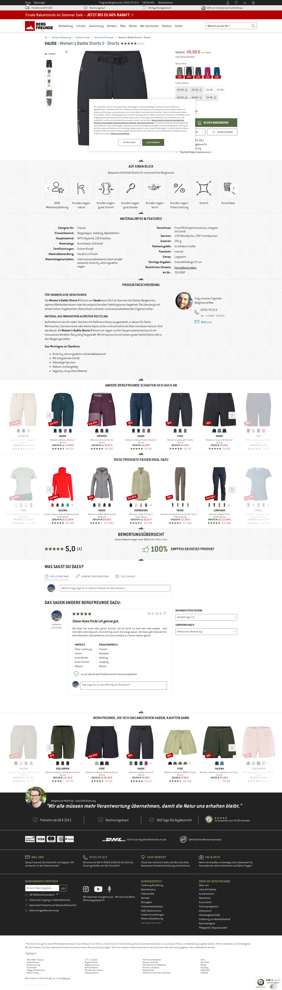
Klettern (112, 26)
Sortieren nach (184, 625)
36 (195, 89)
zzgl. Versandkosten (185, 56)
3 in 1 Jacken (91, 959)
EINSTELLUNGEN (129, 142)
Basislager (39, 2)
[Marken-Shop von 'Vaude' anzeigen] (50, 54)
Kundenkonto (206, 893)
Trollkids (204, 972)
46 (209, 97)
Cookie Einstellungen (152, 914)
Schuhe (81, 26)
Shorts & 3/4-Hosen (104, 37)
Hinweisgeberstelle (209, 915)
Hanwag (204, 967)
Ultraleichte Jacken (94, 970)
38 (209, 89)
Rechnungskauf (97, 7)
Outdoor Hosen (83, 37)
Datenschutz (154, 910)
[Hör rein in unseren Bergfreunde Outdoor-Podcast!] (112, 890)
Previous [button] (48, 188)
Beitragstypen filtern (188, 610)
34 (180, 89)
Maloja (204, 964)
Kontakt (145, 898)
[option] (113, 98)
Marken (167, 26)
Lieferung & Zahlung (152, 885)
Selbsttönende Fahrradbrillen (157, 972)
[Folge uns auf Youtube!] (100, 890)
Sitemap (66, 978)
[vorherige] (50, 415)
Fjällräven (205, 970)
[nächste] (232, 415)
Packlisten (32, 967)
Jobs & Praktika (207, 889)
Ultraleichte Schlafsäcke (154, 964)
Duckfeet (205, 962)
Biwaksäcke (148, 970)
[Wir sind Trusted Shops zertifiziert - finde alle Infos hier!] (209, 820)
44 (195, 97)
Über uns (204, 885)
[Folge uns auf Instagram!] (88, 890)
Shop (28, 2)
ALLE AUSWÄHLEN (153, 142)
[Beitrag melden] (165, 613)
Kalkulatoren (33, 962)
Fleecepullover (92, 972)
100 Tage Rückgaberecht (160, 7)
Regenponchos (92, 964)
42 (180, 97)
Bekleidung (66, 26)
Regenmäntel (91, 962)
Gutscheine (205, 902)
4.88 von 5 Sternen (224, 7)
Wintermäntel (91, 967)
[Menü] (279, 979)
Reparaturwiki (219, 927)
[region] (142, 125)
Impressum (205, 910)
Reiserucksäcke (150, 962)
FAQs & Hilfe (147, 893)
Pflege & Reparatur (36, 970)
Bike (123, 26)
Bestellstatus (148, 889)
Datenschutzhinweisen (120, 133)
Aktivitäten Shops (35, 959)
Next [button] (233, 188)
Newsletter (205, 898)
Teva (203, 959)
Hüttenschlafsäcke (152, 959)
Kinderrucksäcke (151, 967)
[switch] (273, 986)
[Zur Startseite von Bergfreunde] (40, 25)
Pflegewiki (205, 927)
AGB (143, 910)
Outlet (179, 26)
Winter (133, 26)
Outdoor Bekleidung (61, 37)
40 (220, 89)
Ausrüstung (96, 26)
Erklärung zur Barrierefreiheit (215, 919)
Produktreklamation (152, 906)
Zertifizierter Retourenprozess (204, 839)
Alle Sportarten (149, 26)
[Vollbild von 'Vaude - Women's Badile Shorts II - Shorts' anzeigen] (66, 52)
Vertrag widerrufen (151, 923)
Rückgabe (146, 902)
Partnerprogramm (208, 906)
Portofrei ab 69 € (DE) (42, 7)
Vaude (51, 43)
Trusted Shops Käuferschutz (195, 152)
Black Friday (33, 972)
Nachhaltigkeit (207, 923)
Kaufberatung (33, 964)
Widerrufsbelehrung (152, 918)
